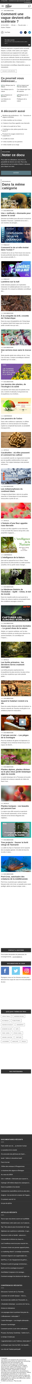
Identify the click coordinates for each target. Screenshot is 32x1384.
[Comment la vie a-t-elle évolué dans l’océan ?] (16, 235)
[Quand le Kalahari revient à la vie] (16, 688)
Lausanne (5, 1041)
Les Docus (9, 1381)
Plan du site (17, 1381)
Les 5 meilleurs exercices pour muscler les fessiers (14, 1244)
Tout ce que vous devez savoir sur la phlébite (15, 1219)
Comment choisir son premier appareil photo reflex (15, 1248)
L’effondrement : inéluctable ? (10, 1316)
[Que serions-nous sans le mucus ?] (16, 337)
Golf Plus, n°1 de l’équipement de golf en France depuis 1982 (14, 1260)
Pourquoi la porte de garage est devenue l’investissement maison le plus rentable (14, 1264)
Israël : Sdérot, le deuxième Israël (11, 1158)
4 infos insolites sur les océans (12, 120)
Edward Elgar (7, 1029)
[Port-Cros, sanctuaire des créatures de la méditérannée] (16, 864)
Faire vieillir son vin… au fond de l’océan (14, 1146)
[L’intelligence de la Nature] (16, 545)
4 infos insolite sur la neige (10, 144)
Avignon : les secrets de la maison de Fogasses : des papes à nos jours (16, 1195)
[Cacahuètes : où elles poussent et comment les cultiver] (16, 440)
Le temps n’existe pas (8, 1337)
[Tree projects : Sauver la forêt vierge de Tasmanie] (16, 830)
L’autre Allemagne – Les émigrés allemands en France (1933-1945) (15, 1321)
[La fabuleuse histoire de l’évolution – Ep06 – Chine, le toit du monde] (16, 577)
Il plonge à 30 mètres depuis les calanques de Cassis (15, 1183)
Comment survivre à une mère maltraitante (14, 1328)
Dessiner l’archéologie (8, 1324)
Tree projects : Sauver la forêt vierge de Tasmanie (14, 843)
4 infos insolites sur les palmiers (12, 141)
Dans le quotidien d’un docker (10, 1187)
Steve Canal (17, 1033)
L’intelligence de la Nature (13, 557)
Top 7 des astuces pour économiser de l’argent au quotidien (15, 1227)
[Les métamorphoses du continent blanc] (16, 476)
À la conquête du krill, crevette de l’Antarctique (15, 317)
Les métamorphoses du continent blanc (12, 490)
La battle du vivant (8, 138)
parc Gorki (6, 1033)
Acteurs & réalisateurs (8, 1308)
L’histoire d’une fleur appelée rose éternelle (16, 123)
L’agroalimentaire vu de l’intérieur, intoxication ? (16, 1341)
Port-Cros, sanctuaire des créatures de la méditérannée (14, 878)
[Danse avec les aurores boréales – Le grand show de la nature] (16, 613)
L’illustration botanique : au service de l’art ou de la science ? (15, 1304)
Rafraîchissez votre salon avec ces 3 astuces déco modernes (15, 1223)
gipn (17, 1029)
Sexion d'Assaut (7, 1024)
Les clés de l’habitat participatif (10, 1349)
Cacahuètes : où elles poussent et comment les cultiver (15, 454)
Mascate (15, 1041)
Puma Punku (16, 1020)
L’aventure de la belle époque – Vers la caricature (13, 1296)
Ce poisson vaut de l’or (8, 1199)
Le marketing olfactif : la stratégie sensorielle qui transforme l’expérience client (15, 1252)
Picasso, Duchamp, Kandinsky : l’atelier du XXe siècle (16, 1333)
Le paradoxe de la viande (9, 1150)
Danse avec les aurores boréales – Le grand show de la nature (16, 627)
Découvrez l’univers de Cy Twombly (12, 1291)
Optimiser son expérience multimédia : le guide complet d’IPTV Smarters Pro (15, 1231)
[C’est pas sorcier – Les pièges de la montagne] (16, 723)
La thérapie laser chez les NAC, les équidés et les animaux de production (15, 1345)
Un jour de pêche (6, 1203)
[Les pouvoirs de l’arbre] (16, 406)
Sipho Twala (6, 1016)
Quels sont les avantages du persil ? (12, 1268)
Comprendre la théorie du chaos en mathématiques (12, 1239)
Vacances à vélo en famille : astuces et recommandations (13, 1235)
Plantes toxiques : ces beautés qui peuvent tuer (15, 807)
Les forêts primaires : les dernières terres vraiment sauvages (12, 664)
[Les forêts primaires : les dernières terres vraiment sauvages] (16, 650)
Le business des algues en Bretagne (12, 1170)
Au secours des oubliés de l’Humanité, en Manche (14, 1300)
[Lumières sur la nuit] (16, 269)
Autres (3, 27)
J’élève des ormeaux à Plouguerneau (13, 1166)
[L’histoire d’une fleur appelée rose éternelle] (16, 511)
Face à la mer (5, 1162)
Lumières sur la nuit (10, 282)
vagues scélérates (8, 71)
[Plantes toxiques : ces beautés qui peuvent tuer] (16, 793)
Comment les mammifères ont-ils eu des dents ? (15, 1191)
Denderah (20, 1024)
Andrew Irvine (19, 1016)
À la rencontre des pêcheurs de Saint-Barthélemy (13, 1154)
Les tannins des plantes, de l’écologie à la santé (13, 385)
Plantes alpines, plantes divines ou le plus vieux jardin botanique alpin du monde (16, 771)
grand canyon (7, 1037)
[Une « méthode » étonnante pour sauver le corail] (16, 201)
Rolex (24, 1041)
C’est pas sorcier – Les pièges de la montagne (15, 736)
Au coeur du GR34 (7, 1174)
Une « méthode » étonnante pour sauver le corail (14, 1179)
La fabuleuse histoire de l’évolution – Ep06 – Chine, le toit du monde (16, 591)
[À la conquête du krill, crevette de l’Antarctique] (16, 303)
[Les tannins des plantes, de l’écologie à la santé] (16, 372)
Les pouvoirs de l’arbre (11, 418)
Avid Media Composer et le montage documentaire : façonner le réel (12, 1272)
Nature (8, 27)
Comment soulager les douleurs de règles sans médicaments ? (16, 1277)
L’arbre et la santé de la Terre (11, 126)
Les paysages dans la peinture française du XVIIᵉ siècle (14, 1312)
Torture (19, 1037)
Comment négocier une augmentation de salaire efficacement (14, 1256)
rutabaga (5, 1020)
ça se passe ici (17, 957)
